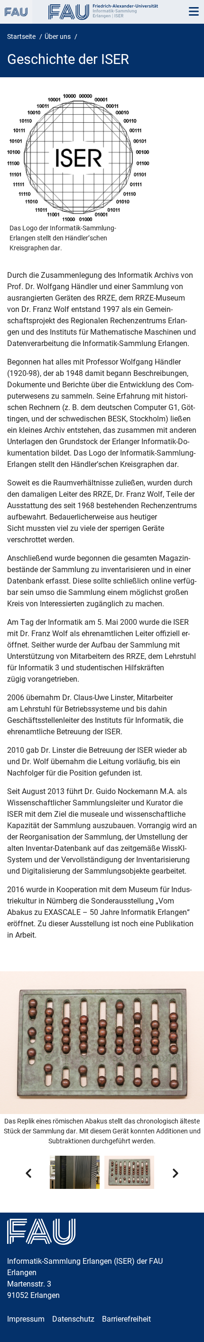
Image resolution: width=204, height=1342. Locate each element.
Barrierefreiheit (126, 1319)
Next (176, 1173)
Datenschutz (73, 1319)
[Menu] (193, 12)
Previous (28, 1173)
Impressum (26, 1319)
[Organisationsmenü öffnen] (16, 12)
